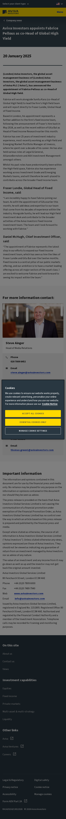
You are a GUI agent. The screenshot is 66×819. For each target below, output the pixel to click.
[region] (33, 410)
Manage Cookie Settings (33, 430)
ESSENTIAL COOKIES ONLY (33, 422)
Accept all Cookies (33, 413)
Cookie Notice (50, 404)
